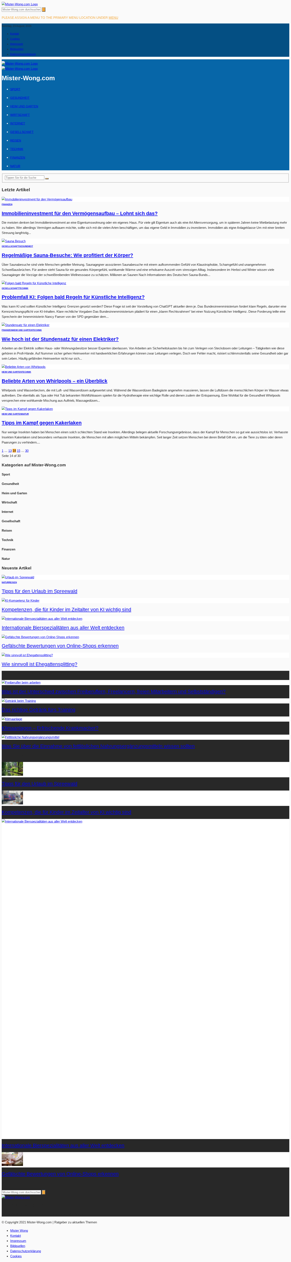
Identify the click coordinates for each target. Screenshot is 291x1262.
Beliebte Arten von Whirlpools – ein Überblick (54, 381)
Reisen (15, 140)
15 (18, 450)
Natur (15, 166)
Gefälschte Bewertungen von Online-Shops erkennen (60, 646)
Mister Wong (19, 1230)
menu (113, 17)
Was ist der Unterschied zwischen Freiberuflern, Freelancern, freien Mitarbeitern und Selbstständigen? (114, 691)
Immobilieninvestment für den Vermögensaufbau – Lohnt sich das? (80, 213)
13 (10, 450)
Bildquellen (16, 49)
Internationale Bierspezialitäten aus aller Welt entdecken (63, 627)
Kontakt (14, 33)
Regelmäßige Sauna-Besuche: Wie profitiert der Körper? (67, 255)
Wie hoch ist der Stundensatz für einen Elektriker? (60, 339)
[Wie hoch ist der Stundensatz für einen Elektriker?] (25, 325)
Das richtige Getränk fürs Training (38, 709)
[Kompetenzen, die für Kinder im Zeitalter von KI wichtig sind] (20, 600)
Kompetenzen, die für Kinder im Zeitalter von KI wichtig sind (66, 609)
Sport (15, 89)
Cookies (15, 38)
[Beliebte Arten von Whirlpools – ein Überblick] (24, 367)
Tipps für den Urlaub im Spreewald (39, 591)
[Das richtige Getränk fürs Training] (19, 701)
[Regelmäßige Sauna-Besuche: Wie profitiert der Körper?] (14, 241)
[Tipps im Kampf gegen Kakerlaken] (27, 409)
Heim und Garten (24, 106)
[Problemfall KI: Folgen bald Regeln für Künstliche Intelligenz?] (34, 283)
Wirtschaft (20, 115)
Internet (17, 123)
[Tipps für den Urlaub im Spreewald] (18, 577)
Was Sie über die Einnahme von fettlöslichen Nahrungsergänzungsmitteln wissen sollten (98, 746)
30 (27, 450)
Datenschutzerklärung (23, 54)
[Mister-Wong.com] (20, 4)
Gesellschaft (22, 132)
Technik (16, 149)
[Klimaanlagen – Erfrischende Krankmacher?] (12, 719)
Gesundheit (20, 97)
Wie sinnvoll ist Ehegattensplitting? (39, 664)
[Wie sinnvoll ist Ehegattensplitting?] (27, 655)
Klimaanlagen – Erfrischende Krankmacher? (50, 728)
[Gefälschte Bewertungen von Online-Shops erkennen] (40, 637)
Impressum (16, 43)
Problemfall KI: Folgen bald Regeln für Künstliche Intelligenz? (73, 297)
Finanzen (17, 157)
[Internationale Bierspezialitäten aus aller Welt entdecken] (42, 618)
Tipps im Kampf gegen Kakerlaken (42, 423)
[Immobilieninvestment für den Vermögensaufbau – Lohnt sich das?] (37, 199)
